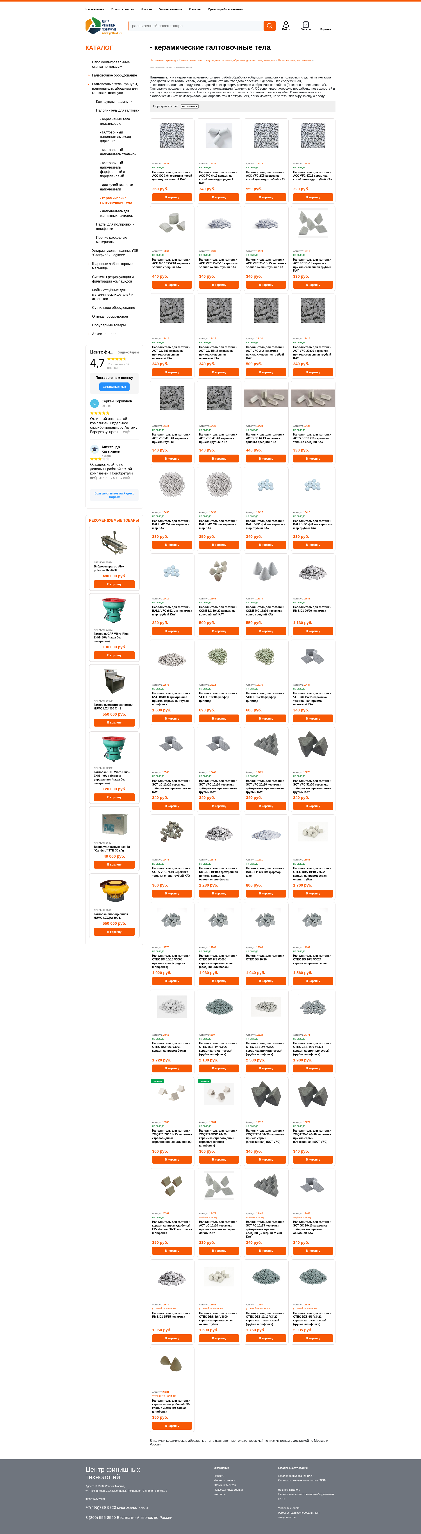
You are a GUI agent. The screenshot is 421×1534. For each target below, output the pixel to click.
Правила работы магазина (225, 9)
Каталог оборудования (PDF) (296, 1475)
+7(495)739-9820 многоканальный (117, 1507)
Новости (146, 9)
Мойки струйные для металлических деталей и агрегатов (112, 294)
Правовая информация (228, 1489)
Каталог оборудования (293, 1468)
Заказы (306, 29)
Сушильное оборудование (113, 307)
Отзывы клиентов (170, 9)
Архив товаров (104, 334)
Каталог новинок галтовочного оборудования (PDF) (306, 1496)
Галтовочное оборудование (114, 75)
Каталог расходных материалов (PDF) (302, 1480)
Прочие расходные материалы (111, 240)
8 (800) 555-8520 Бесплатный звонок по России (129, 1517)
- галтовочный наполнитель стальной (118, 152)
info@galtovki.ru (95, 1498)
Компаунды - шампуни (114, 101)
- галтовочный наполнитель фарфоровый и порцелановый (112, 169)
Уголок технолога (122, 9)
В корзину (172, 197)
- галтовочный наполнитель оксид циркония (115, 136)
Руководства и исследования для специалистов (298, 1515)
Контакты (195, 9)
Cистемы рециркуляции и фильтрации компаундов (113, 279)
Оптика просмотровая (110, 316)
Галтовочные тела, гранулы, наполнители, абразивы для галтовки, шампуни (115, 88)
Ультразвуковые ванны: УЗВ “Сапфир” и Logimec (115, 253)
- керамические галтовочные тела (116, 200)
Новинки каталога (289, 1489)
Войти (286, 29)
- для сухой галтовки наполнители (116, 187)
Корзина (325, 29)
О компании (221, 1468)
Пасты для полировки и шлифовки (115, 226)
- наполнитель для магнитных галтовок (116, 213)
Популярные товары (109, 325)
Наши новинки (95, 9)
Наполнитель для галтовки (117, 110)
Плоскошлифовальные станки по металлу (111, 64)
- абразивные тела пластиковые (115, 121)
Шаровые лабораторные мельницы (112, 266)
